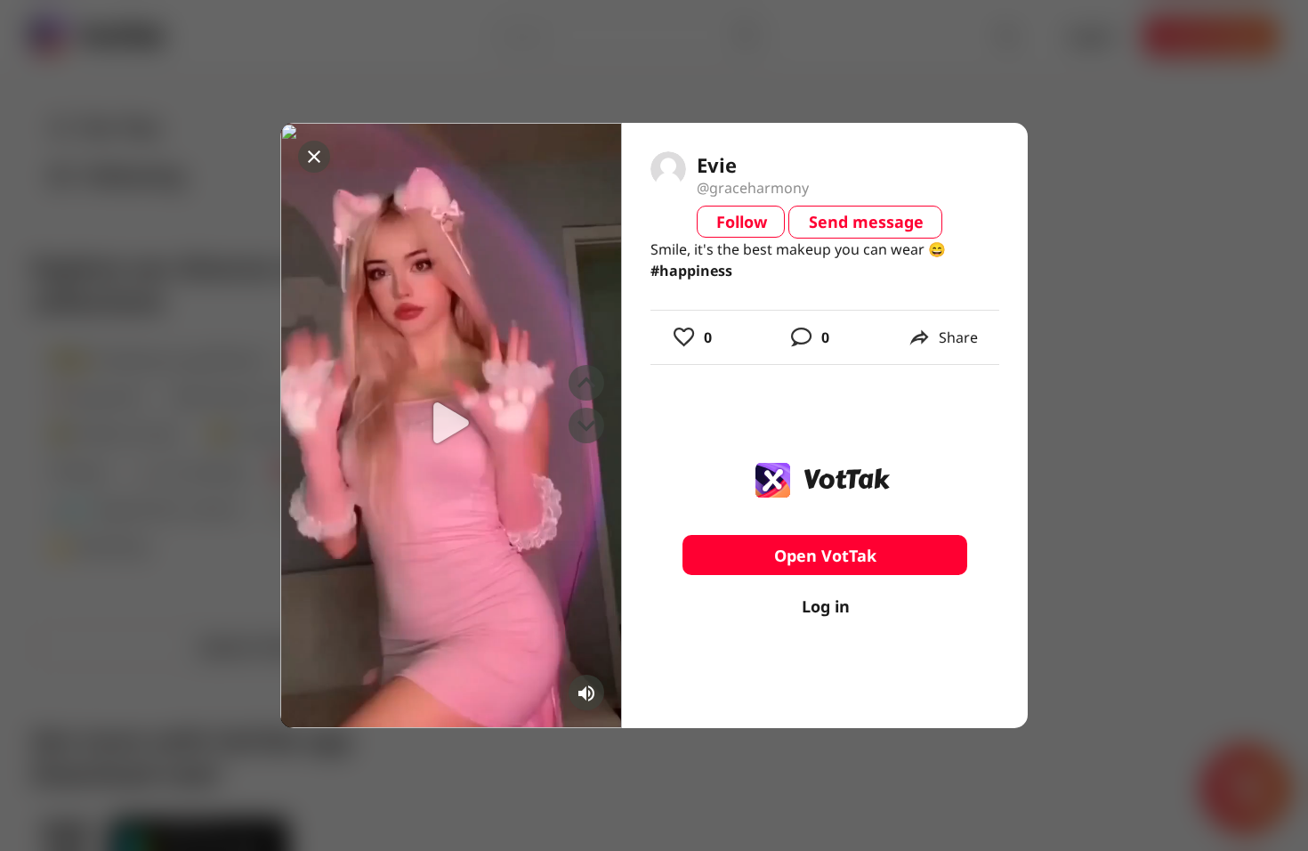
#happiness (691, 270)
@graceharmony (753, 188)
